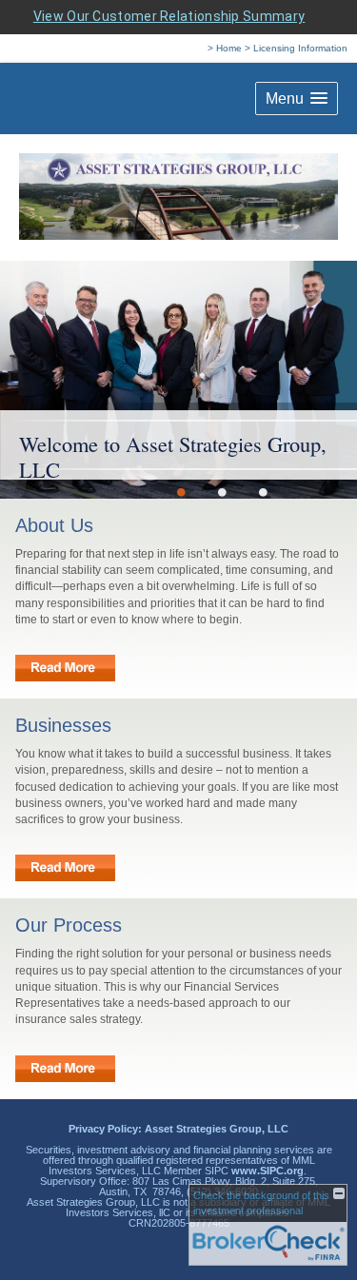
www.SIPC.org (267, 1170)
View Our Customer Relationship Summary (169, 16)
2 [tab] (222, 492)
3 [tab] (263, 492)
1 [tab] (181, 492)
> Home (225, 48)
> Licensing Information (296, 48)
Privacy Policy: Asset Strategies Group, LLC (178, 1128)
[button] (296, 98)
